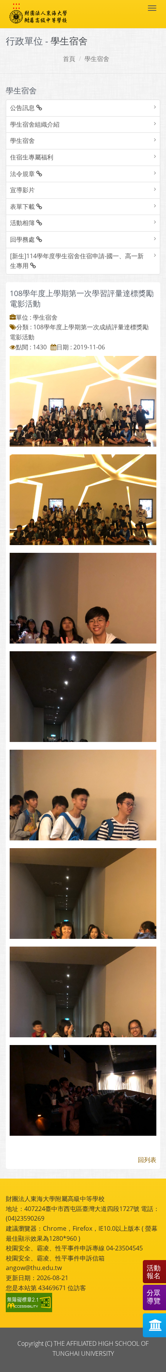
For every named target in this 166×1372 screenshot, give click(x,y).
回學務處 (23, 239)
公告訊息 (23, 107)
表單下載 (23, 206)
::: (16, 5)
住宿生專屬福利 (31, 157)
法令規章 (23, 173)
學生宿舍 (97, 58)
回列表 (147, 1159)
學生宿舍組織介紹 (34, 124)
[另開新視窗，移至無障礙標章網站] (30, 1302)
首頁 (69, 58)
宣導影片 (22, 190)
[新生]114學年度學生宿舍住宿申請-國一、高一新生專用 (77, 261)
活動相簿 (23, 223)
